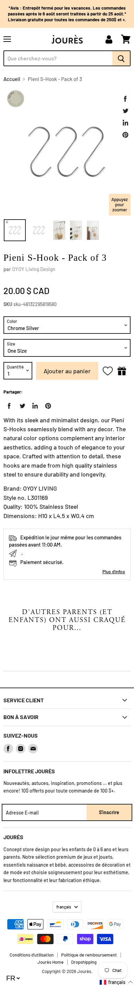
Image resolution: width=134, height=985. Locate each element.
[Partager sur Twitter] (125, 111)
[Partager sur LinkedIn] (125, 123)
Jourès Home (50, 962)
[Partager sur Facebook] (125, 99)
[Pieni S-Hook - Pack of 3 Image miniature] (15, 230)
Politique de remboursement (89, 955)
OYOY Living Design (33, 269)
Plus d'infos (113, 571)
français (63, 906)
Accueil (11, 79)
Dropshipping (84, 962)
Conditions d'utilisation (32, 955)
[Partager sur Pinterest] (125, 135)
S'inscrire (109, 812)
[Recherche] (121, 58)
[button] (116, 982)
